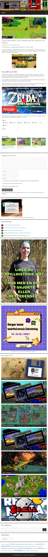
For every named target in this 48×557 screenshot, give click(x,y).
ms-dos (32, 546)
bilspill (26, 544)
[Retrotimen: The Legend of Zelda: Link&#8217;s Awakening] (24, 142)
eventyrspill (5, 546)
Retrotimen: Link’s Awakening (38, 146)
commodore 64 (40, 544)
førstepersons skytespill (15, 546)
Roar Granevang (7, 225)
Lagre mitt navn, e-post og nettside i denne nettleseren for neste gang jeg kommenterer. (21, 180)
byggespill (30, 544)
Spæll (13, 550)
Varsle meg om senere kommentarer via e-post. (12, 183)
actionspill (12, 544)
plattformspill (22, 548)
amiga (17, 544)
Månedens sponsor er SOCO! (17, 351)
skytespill (9, 550)
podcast (29, 548)
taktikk (24, 550)
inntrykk (29, 546)
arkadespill (21, 544)
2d (2, 544)
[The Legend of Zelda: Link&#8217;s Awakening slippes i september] (9, 142)
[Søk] (44, 529)
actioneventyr (5, 544)
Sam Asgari (6, 232)
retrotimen (34, 548)
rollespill (40, 548)
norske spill (40, 546)
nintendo (36, 546)
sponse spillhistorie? (32, 351)
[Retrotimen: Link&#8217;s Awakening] (39, 142)
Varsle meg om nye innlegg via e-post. (10, 186)
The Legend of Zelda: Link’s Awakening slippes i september (8, 146)
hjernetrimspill (24, 546)
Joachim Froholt (16, 45)
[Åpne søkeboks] (46, 13)
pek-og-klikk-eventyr (13, 548)
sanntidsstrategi (4, 550)
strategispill (18, 550)
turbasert (28, 550)
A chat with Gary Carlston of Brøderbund (18, 227)
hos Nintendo (24, 117)
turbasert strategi (33, 550)
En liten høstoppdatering (15, 225)
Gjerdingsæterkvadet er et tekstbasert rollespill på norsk (20, 232)
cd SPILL (33, 544)
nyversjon (4, 548)
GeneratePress (32, 555)
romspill (44, 548)
